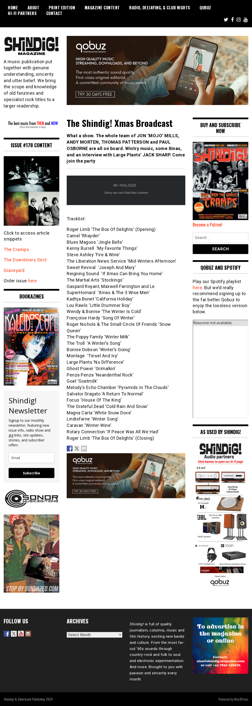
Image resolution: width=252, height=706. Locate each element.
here (32, 280)
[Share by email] (84, 448)
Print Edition (62, 8)
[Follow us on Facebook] (7, 634)
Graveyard (14, 270)
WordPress (241, 699)
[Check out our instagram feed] (28, 634)
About (33, 8)
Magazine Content (102, 8)
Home (13, 8)
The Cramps (16, 249)
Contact (54, 13)
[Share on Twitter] (77, 448)
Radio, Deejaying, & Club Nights (159, 8)
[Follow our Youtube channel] (21, 634)
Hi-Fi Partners (22, 13)
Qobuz (205, 8)
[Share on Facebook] (70, 448)
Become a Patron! (207, 224)
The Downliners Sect (25, 259)
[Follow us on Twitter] (14, 634)
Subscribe (31, 473)
